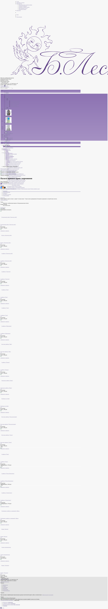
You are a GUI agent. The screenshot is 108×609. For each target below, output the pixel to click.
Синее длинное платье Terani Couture (16, 181)
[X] (5, 187)
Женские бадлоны (9, 111)
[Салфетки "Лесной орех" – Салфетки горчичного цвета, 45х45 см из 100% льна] (6, 492)
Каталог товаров (6, 142)
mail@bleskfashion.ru (4, 86)
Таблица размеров (23, 6)
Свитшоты (8, 104)
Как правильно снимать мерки (25, 4)
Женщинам (5, 90)
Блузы (7, 91)
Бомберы (10, 98)
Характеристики (6, 192)
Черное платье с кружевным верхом (16, 187)
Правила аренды (12, 160)
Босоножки (10, 137)
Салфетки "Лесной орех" (5, 500)
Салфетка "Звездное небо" (6, 260)
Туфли (9, 140)
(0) (1, 225)
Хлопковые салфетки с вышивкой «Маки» (9, 518)
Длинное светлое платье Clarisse (15, 161)
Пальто (9, 99)
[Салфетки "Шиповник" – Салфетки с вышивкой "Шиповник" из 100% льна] (6, 326)
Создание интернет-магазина (6, 600)
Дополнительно (6, 149)
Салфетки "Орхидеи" (5, 279)
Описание (5, 190)
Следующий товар (4, 169)
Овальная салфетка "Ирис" (6, 387)
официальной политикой (47, 594)
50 (6, 183)
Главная (4, 148)
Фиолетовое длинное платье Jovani (16, 182)
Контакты (18, 10)
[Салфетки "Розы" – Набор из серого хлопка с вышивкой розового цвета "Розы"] (4, 454)
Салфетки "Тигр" (4, 315)
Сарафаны (8, 131)
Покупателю (19, 3)
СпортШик (5, 126)
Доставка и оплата (20, 2)
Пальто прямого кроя (15, 103)
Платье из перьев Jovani (13, 168)
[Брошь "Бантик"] (4, 529)
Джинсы (7, 109)
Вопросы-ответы (22, 9)
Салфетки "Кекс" (4, 297)
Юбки (7, 107)
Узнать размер (6, 195)
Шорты (7, 106)
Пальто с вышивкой (14, 104)
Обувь (7, 136)
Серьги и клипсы (9, 147)
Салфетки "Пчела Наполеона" (6, 480)
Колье (7, 145)
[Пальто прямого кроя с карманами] (8, 173)
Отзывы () (2, 207)
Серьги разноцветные (5, 554)
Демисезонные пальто (15, 100)
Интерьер (5, 136)
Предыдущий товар (4, 168)
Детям (4, 121)
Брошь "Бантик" (3, 536)
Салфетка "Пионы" (4, 369)
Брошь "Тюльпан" (4, 572)
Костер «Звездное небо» (5, 242)
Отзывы (5, 193)
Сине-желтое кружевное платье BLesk (17, 180)
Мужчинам (8, 150)
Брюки (7, 92)
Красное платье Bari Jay (13, 165)
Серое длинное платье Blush (14, 176)
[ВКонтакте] (1, 187)
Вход (17, 14)
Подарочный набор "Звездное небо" (8, 224)
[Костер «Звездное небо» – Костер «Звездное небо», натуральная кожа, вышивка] (6, 235)
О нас (17, 1)
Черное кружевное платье (14, 185)
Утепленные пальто (14, 106)
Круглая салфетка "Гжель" (6, 442)
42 (1, 183)
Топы (7, 105)
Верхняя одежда (9, 94)
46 (3, 183)
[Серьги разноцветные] (5, 547)
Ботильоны (10, 139)
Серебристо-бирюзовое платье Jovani (16, 175)
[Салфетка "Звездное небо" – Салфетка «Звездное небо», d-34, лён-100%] (6, 253)
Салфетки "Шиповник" (5, 333)
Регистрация (19, 16)
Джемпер (7, 108)
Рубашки (8, 102)
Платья (7, 101)
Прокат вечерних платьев (11, 159)
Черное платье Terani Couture (15, 186)
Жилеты (7, 113)
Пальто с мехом (13, 105)
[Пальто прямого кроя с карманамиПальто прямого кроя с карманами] (8, 170)
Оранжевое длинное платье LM (15, 167)
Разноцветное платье (13, 170)
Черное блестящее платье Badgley (16, 183)
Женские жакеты (9, 112)
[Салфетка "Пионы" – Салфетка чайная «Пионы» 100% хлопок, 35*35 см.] (5, 362)
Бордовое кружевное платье (14, 162)
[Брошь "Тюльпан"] (4, 565)
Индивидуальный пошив (11, 154)
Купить (2, 186)
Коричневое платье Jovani (14, 163)
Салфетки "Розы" (4, 461)
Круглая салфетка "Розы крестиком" (8, 424)
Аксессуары (6, 137)
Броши (7, 131)
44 (2, 183)
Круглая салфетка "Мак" (5, 351)
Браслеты (8, 130)
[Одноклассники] (3, 187)
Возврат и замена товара (24, 7)
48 (5, 183)
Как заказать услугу (23, 8)
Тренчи (9, 107)
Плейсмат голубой (4, 406)
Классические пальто (15, 102)
